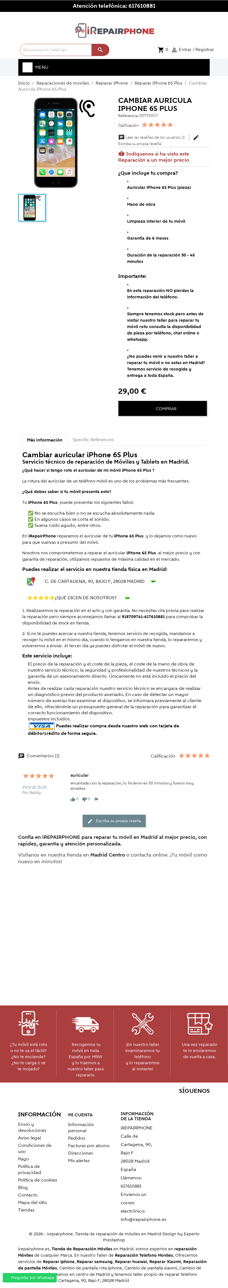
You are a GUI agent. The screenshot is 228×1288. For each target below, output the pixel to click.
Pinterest (180, 1102)
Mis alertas (79, 1161)
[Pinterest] (143, 425)
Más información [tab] (45, 440)
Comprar (166, 409)
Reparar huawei (131, 1262)
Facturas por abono (89, 1146)
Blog (23, 1188)
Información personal (81, 1128)
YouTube (168, 1102)
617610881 (141, 6)
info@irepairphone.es (143, 1219)
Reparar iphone (59, 1262)
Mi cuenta (80, 1115)
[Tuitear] (133, 425)
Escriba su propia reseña (158, 140)
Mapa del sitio (32, 1203)
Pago (23, 1159)
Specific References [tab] (93, 440)
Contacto (28, 1195)
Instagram (204, 1102)
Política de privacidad (29, 1169)
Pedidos (76, 1138)
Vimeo (192, 1102)
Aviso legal (29, 1138)
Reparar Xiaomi (165, 1262)
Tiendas (26, 1210)
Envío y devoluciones (32, 1127)
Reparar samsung (95, 1262)
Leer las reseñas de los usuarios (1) (152, 137)
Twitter (156, 1102)
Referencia (128, 116)
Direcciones (80, 1153)
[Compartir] (123, 425)
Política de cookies (37, 1180)
